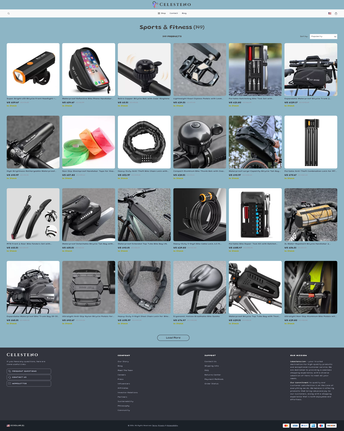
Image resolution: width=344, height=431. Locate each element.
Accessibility (172, 425)
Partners (122, 397)
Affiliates (123, 388)
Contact (174, 13)
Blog (184, 13)
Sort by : (304, 36)
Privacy (161, 425)
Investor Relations (128, 393)
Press (121, 379)
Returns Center (213, 375)
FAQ (207, 370)
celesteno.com (298, 361)
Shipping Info (212, 366)
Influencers (124, 384)
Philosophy (124, 406)
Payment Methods (214, 379)
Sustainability (126, 401)
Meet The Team (125, 370)
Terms (154, 425)
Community (124, 410)
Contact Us (211, 361)
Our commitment (299, 383)
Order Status (212, 384)
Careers (122, 375)
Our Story (123, 361)
